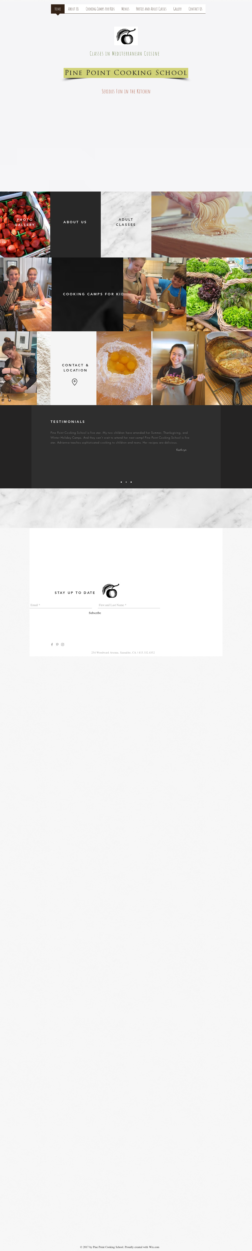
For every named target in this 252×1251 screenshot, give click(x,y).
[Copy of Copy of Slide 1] (131, 482)
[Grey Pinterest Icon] (57, 644)
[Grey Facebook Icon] (52, 644)
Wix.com (154, 1247)
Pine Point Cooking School (126, 73)
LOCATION (76, 370)
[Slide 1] (121, 482)
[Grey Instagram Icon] (63, 644)
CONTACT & (75, 365)
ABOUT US (75, 222)
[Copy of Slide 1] (126, 482)
